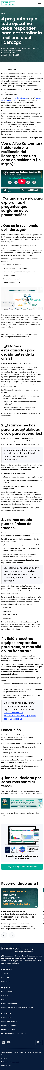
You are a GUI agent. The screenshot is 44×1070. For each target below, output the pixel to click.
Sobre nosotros (6, 992)
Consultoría (5, 981)
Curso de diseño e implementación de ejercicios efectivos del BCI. (20, 715)
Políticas (4, 1058)
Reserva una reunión (9, 1025)
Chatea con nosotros (9, 1021)
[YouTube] (8, 1042)
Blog (2, 999)
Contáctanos (6, 1018)
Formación (5, 977)
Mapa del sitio (5, 1065)
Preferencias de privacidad (10, 1062)
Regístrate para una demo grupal (13, 1033)
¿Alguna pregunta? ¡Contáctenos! (22, 866)
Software (4, 973)
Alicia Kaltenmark (21, 98)
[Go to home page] (21, 950)
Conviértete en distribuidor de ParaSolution (17, 1007)
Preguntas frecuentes (9, 1003)
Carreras (4, 995)
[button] (40, 3)
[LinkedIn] (3, 1042)
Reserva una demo (8, 1029)
